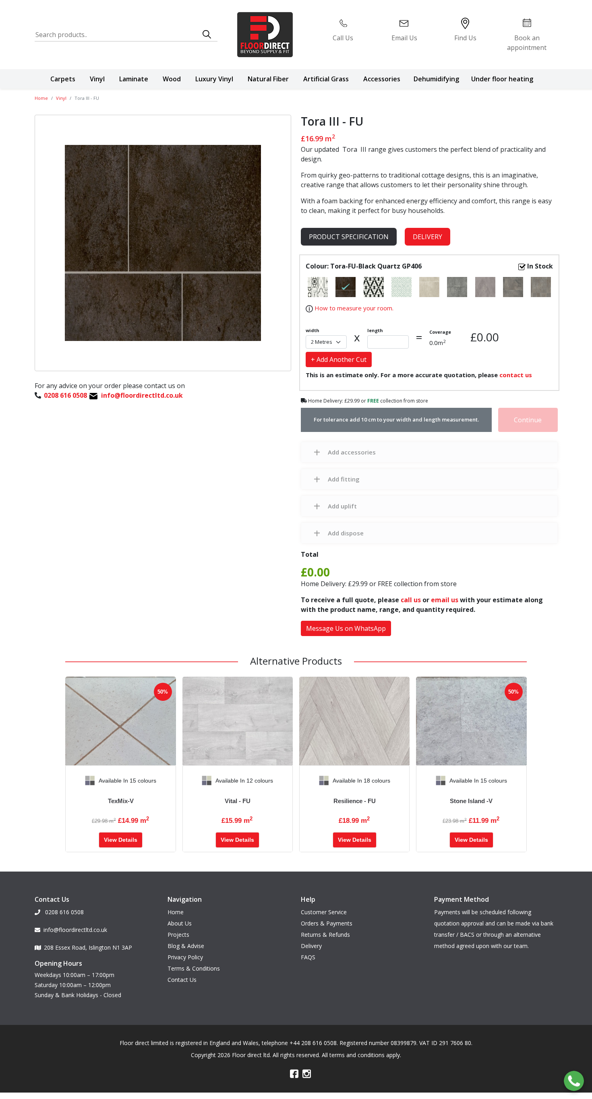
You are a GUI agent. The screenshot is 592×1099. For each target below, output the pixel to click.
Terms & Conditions (194, 968)
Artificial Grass (326, 78)
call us (411, 599)
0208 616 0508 (63, 912)
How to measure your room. (353, 308)
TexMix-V (121, 800)
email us (444, 599)
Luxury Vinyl (214, 78)
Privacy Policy (185, 957)
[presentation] (72, 781)
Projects (178, 934)
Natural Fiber (268, 78)
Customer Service (324, 912)
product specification (349, 236)
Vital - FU (237, 800)
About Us (180, 923)
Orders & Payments (326, 923)
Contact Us (182, 979)
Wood (172, 78)
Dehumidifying (436, 78)
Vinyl (97, 78)
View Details (120, 840)
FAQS (308, 957)
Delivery (427, 236)
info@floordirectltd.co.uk (75, 930)
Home (41, 98)
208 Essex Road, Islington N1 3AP (88, 947)
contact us (515, 375)
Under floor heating (502, 78)
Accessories (381, 78)
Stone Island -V (471, 800)
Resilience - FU (354, 800)
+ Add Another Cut (338, 359)
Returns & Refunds (325, 934)
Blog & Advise (186, 946)
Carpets (62, 78)
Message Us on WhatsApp (346, 628)
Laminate (133, 78)
